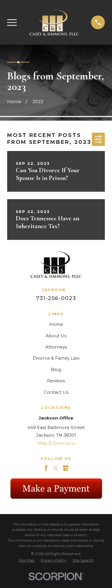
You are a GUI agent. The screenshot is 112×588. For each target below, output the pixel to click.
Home (56, 324)
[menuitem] (26, 560)
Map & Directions (56, 443)
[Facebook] (46, 468)
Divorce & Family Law (56, 358)
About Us (56, 335)
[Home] (54, 22)
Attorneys (56, 347)
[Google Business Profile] (66, 468)
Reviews (56, 380)
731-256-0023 (56, 298)
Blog (56, 369)
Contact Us (56, 392)
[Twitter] (56, 468)
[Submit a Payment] (56, 488)
